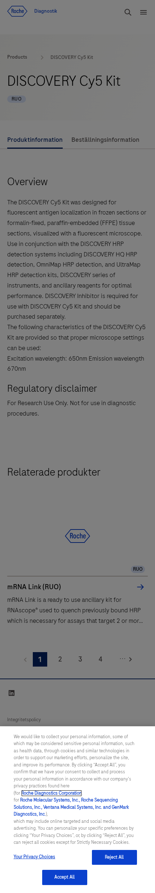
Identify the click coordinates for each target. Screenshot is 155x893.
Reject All (114, 857)
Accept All (64, 877)
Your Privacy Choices (35, 857)
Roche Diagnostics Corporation (51, 793)
